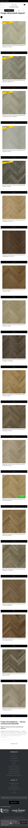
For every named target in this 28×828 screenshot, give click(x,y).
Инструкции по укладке (14, 767)
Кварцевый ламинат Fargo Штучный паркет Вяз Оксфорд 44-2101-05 (13, 465)
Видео (14, 764)
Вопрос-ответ (14, 756)
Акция (7, 22)
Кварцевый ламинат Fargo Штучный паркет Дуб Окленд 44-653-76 (13, 290)
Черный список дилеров (14, 773)
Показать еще (14, 743)
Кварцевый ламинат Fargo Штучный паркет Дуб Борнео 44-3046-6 (13, 185)
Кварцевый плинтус (14, 787)
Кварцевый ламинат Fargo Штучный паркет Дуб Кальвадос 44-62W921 (13, 360)
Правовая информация (14, 771)
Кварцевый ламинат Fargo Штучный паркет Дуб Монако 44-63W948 (13, 604)
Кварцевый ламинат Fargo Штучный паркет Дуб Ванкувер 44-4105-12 (13, 430)
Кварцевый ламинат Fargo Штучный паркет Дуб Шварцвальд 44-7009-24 (13, 255)
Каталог (13, 780)
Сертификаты (14, 758)
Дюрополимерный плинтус (14, 788)
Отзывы (14, 762)
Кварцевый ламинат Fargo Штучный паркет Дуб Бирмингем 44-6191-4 (13, 46)
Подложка (14, 792)
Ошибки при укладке (14, 769)
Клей (14, 790)
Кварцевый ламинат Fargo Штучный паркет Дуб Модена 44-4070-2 (13, 151)
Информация (14, 751)
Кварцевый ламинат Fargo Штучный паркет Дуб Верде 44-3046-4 (13, 674)
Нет (19, 10)
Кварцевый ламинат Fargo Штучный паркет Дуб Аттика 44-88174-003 (13, 500)
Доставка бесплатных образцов (14, 775)
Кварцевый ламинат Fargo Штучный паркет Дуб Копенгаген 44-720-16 (13, 220)
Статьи (14, 754)
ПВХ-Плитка (14, 785)
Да (9, 10)
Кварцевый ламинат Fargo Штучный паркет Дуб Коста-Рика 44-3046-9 (13, 639)
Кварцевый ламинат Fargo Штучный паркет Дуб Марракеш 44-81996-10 (13, 569)
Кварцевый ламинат (14, 783)
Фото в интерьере (14, 760)
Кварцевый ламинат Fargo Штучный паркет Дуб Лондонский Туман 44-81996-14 (13, 116)
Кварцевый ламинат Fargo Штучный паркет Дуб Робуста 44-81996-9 (13, 534)
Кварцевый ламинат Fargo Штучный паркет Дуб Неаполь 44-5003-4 (13, 395)
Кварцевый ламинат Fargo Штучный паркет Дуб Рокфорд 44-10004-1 (13, 709)
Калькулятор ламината (14, 766)
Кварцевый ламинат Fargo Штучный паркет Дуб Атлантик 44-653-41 (13, 325)
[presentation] (1, 33)
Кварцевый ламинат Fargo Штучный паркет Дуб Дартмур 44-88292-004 (13, 81)
